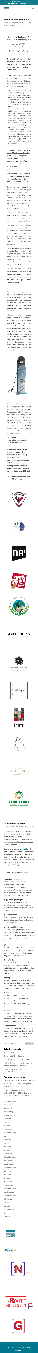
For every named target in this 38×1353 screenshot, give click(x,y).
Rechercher (29, 1043)
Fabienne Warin (10, 826)
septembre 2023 (10, 1133)
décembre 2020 (10, 1209)
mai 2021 (7, 1206)
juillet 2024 (8, 1119)
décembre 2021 (10, 1189)
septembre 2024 (10, 1115)
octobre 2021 (9, 1192)
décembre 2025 (10, 1101)
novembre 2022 (10, 1161)
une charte (23, 849)
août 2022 (7, 1171)
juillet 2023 (8, 1140)
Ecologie (11, 25)
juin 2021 (7, 1202)
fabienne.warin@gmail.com (14, 22)
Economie (17, 25)
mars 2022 (8, 1181)
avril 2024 (7, 1126)
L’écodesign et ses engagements (15, 823)
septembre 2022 (10, 1168)
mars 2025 (8, 1108)
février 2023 (8, 1154)
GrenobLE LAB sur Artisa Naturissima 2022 (18, 19)
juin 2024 (7, 1122)
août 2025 (7, 1105)
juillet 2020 (8, 1216)
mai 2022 (7, 1174)
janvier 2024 (8, 1129)
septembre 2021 (10, 1195)
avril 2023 (7, 1150)
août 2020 (7, 1213)
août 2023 (7, 1136)
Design (6, 25)
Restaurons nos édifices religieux (16, 1059)
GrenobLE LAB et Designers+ (15, 1056)
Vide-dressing (9, 1052)
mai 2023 (7, 1147)
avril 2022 (7, 1178)
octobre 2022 (9, 1164)
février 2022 (8, 1185)
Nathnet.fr (19, 1350)
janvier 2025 (8, 1112)
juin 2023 (7, 1143)
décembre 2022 (10, 1157)
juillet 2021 (8, 1199)
